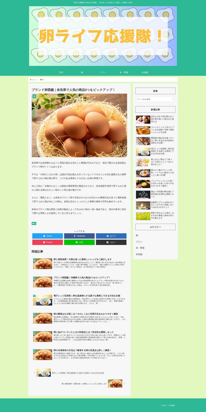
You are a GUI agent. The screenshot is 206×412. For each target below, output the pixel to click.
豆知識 (139, 254)
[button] (173, 99)
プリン (139, 241)
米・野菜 (140, 247)
